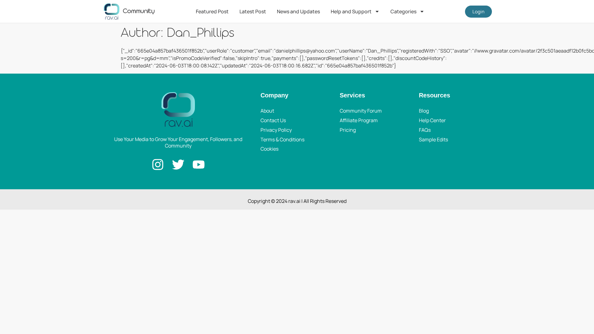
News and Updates (298, 11)
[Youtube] (198, 164)
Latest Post (252, 11)
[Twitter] (178, 164)
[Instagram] (158, 164)
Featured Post (212, 11)
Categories (403, 11)
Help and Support (351, 11)
